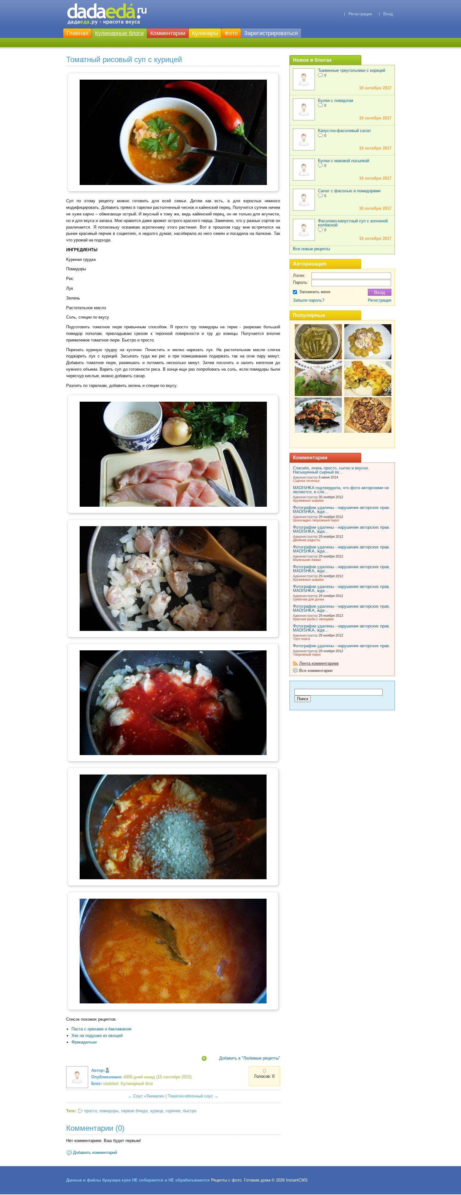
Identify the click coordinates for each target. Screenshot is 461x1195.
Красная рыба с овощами (313, 619)
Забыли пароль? (308, 300)
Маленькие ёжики (307, 560)
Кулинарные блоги (119, 33)
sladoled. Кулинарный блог (128, 1083)
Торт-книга (301, 639)
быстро (189, 1110)
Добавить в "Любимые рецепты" (249, 1058)
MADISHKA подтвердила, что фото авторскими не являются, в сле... (341, 489)
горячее (173, 1110)
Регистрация (360, 14)
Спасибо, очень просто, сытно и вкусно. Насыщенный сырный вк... (331, 470)
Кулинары (205, 33)
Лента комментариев (319, 663)
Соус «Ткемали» (148, 1096)
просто (90, 1110)
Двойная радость (306, 540)
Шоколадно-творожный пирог (316, 520)
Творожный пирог (307, 654)
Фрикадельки (84, 1042)
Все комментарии (315, 670)
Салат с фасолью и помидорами (349, 190)
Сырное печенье (306, 481)
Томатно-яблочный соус (190, 1096)
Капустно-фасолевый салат (344, 130)
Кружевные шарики (308, 500)
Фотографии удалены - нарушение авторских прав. (341, 645)
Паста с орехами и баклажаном (101, 1029)
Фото (231, 33)
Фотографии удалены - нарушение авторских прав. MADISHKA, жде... (341, 509)
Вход (388, 14)
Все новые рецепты (311, 248)
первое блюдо (134, 1110)
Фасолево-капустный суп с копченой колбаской (353, 223)
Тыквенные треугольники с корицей (351, 70)
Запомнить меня (314, 291)
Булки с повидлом (335, 100)
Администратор (305, 477)
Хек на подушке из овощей (97, 1035)
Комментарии (167, 33)
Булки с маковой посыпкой (343, 160)
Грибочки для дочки (308, 599)
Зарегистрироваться (271, 33)
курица (156, 1110)
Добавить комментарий (95, 1152)
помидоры (109, 1110)
